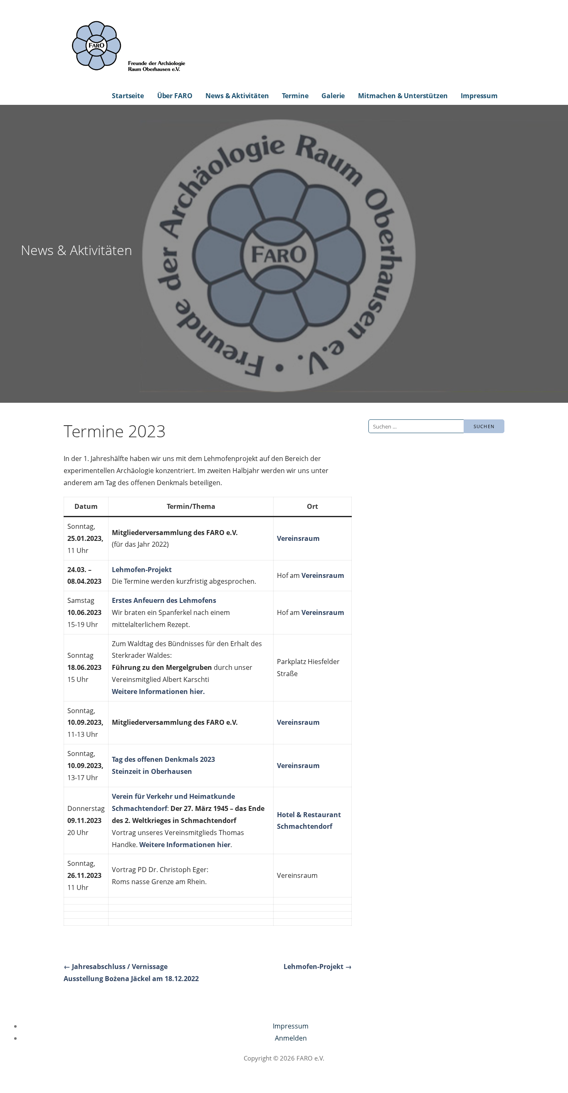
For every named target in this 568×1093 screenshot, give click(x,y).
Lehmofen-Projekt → (318, 966)
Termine (295, 95)
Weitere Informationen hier (184, 844)
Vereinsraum (298, 538)
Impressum (479, 95)
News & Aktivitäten (237, 95)
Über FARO (175, 95)
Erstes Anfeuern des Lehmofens (164, 600)
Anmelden (291, 1038)
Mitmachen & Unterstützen (402, 95)
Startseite (127, 95)
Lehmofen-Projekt (142, 569)
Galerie (333, 95)
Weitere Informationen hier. (158, 691)
